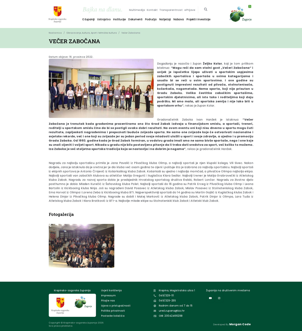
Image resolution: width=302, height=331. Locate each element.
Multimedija (137, 10)
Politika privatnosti (113, 310)
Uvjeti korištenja (111, 290)
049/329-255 (167, 300)
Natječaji (165, 19)
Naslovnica (55, 32)
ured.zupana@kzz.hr (172, 310)
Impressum (108, 295)
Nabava (178, 19)
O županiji (88, 19)
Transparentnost (171, 10)
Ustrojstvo (103, 19)
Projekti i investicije (198, 19)
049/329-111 (166, 295)
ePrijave (189, 10)
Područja (151, 19)
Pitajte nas (108, 300)
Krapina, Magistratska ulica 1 (177, 290)
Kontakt (152, 10)
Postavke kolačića (112, 316)
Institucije (119, 19)
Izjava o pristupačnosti (115, 305)
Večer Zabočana (130, 32)
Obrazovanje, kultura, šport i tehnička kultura (91, 32)
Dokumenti (135, 19)
